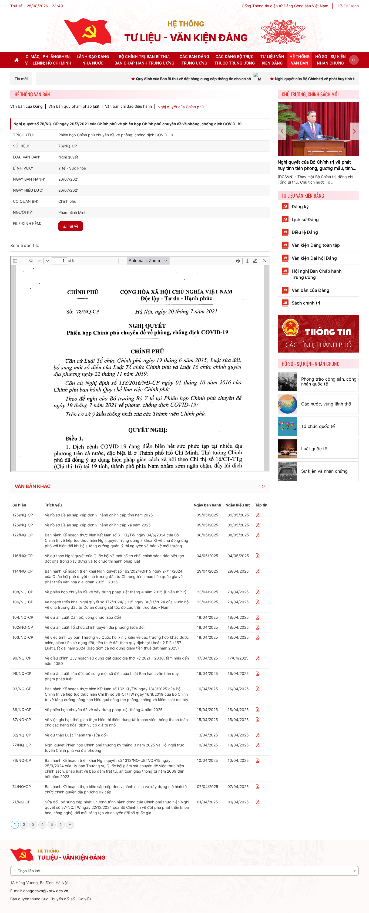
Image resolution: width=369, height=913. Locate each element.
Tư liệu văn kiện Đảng (303, 195)
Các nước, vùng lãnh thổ (326, 404)
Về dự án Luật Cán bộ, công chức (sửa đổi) (83, 617)
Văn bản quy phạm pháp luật (73, 106)
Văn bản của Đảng (26, 106)
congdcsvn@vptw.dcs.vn (45, 890)
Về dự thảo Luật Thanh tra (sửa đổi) (76, 735)
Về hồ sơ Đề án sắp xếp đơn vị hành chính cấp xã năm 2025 (98, 525)
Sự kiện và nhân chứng (324, 471)
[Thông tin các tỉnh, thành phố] (318, 333)
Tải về (73, 226)
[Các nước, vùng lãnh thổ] (287, 404)
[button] (354, 60)
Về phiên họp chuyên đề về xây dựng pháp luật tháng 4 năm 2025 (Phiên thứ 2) (115, 592)
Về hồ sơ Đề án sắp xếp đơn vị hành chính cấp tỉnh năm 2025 (99, 515)
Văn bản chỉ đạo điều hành (128, 106)
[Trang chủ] (87, 31)
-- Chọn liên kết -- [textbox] (29, 870)
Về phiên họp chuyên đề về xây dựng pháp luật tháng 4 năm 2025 (104, 709)
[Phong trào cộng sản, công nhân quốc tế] (287, 381)
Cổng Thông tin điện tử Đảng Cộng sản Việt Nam (285, 6)
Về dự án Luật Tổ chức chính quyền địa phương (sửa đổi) (95, 627)
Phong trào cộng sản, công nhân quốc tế (329, 381)
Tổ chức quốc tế (318, 426)
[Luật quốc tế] (287, 448)
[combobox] (184, 871)
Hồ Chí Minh (348, 6)
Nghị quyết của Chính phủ (180, 106)
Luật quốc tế (314, 448)
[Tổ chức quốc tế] (287, 426)
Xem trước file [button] (24, 245)
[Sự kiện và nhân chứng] (287, 471)
